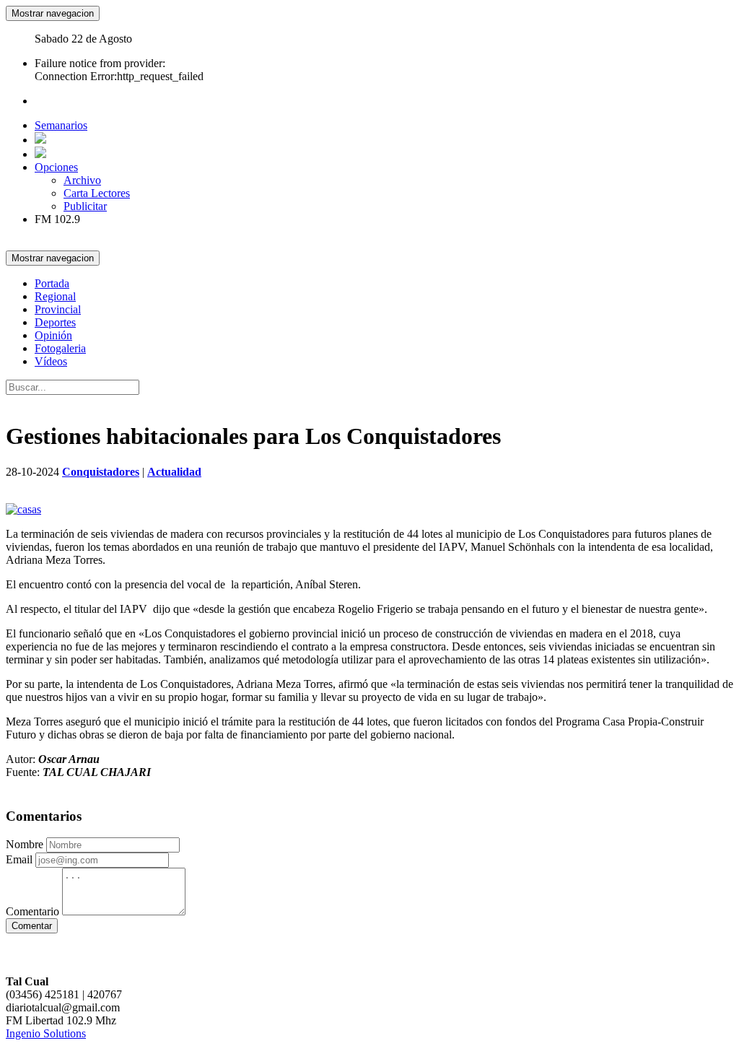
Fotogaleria (60, 348)
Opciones (56, 167)
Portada (52, 283)
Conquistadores (100, 472)
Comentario (32, 911)
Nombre (24, 844)
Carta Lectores (97, 193)
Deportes (55, 322)
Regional (55, 296)
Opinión (53, 335)
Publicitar (85, 206)
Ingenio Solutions (46, 1033)
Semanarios (61, 125)
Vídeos (51, 361)
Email (19, 859)
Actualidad (174, 472)
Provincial (58, 309)
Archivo (82, 180)
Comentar (32, 925)
